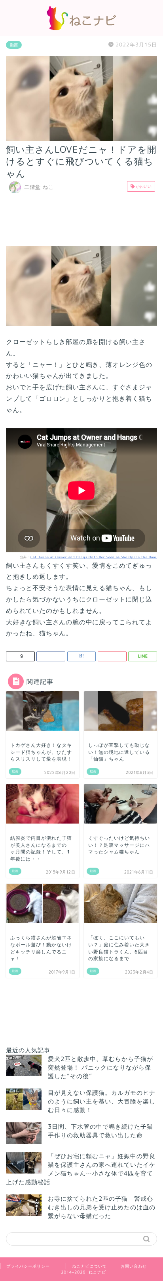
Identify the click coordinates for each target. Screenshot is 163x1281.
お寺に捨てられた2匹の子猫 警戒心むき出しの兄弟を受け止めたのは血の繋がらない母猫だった (101, 1207)
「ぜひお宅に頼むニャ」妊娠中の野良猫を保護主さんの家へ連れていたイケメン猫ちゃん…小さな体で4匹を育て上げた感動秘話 (80, 1169)
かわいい (143, 186)
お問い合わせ (134, 1266)
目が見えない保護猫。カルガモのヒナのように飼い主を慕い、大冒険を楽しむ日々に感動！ (101, 1101)
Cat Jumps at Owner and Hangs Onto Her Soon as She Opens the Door (93, 557)
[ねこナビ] (81, 28)
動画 (14, 45)
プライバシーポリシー (28, 1266)
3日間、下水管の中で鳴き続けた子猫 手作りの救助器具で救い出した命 (103, 1130)
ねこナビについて (89, 1266)
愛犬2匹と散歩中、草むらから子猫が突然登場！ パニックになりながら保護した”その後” (100, 1067)
